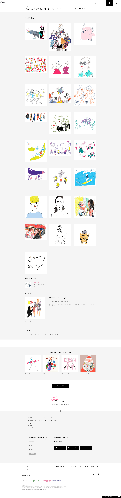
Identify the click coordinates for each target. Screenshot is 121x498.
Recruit (86, 466)
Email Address (32, 441)
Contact (109, 3)
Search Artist (91, 8)
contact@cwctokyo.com (34, 427)
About (81, 466)
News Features (61, 466)
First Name (31, 445)
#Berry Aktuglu (85, 374)
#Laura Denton (29, 374)
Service (75, 466)
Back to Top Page (26, 475)
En (103, 2)
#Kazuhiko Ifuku (48, 374)
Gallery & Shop (94, 466)
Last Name (31, 449)
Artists (70, 466)
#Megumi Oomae (67, 374)
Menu (117, 3)
